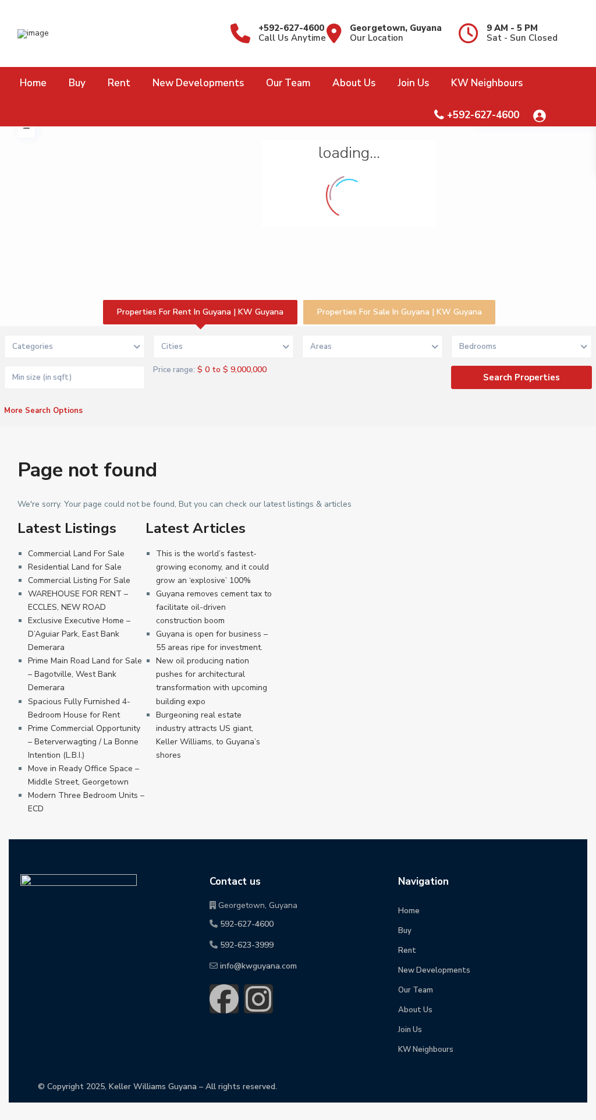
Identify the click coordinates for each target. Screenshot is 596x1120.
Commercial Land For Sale (76, 553)
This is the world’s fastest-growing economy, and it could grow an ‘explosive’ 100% (212, 567)
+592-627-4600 (291, 28)
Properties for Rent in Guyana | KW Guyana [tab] (200, 311)
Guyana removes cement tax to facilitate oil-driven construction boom (214, 607)
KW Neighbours (487, 83)
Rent (119, 83)
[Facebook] (224, 998)
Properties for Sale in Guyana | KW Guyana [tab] (399, 311)
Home (33, 83)
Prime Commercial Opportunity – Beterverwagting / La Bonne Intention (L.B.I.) (84, 742)
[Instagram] (258, 998)
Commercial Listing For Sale (79, 580)
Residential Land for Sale (75, 567)
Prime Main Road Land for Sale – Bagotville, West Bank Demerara (85, 674)
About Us (353, 83)
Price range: (174, 370)
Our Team (288, 83)
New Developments (198, 83)
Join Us (413, 83)
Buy (77, 83)
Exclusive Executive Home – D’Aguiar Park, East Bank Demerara (79, 634)
